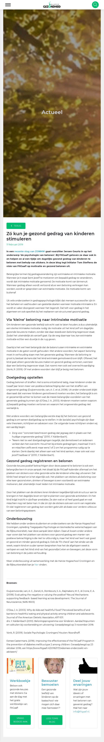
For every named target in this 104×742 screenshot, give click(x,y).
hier (36, 564)
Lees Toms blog (52, 720)
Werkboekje (20, 681)
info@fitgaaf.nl (81, 711)
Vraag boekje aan (20, 720)
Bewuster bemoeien (50, 683)
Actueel (52, 112)
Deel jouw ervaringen (82, 683)
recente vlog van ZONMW (29, 251)
